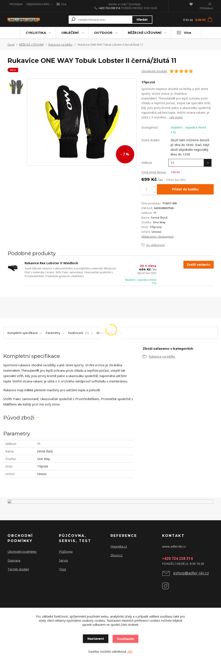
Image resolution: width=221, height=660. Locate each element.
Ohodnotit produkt (154, 71)
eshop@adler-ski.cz (191, 573)
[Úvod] (24, 19)
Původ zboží (18, 418)
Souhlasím (125, 639)
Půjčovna (66, 551)
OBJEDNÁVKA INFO (38, 4)
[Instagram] (167, 587)
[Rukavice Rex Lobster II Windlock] (13, 268)
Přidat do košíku (185, 189)
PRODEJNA (16, 4)
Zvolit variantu (198, 265)
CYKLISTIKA (36, 33)
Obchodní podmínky (22, 551)
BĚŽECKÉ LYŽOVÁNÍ (144, 33)
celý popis (176, 117)
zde (129, 651)
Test (62, 569)
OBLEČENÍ (70, 33)
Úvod (11, 45)
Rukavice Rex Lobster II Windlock (51, 263)
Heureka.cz (118, 546)
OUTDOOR (103, 33)
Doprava (14, 560)
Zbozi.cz (116, 555)
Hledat (142, 20)
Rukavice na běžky (60, 45)
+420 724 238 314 (109, 8)
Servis (63, 560)
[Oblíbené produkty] (191, 4)
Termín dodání (18, 569)
